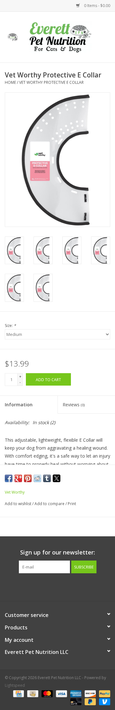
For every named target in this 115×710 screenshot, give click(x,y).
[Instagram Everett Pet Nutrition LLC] (63, 586)
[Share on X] (56, 478)
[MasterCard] (46, 693)
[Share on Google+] (18, 478)
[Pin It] (28, 478)
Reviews (74, 405)
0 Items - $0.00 (96, 5)
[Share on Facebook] (8, 478)
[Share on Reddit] (37, 478)
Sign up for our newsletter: (57, 552)
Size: (10, 325)
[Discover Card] (89, 693)
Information (19, 405)
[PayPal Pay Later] (89, 701)
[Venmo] (103, 701)
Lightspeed (15, 685)
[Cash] (32, 693)
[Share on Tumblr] (47, 478)
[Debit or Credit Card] (75, 701)
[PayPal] (103, 693)
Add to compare (49, 503)
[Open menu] (12, 36)
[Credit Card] (18, 693)
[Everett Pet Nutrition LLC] (70, 36)
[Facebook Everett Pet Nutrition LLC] (52, 586)
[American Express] (75, 693)
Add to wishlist (18, 503)
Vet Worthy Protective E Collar (51, 82)
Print (72, 503)
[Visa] (61, 693)
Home (10, 82)
